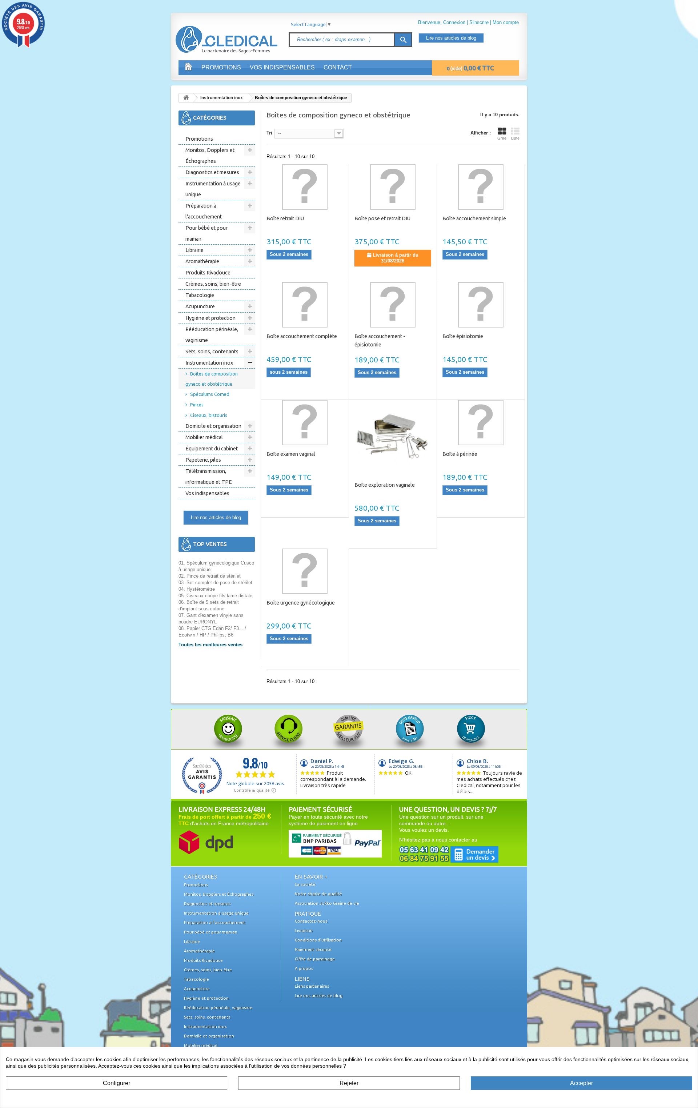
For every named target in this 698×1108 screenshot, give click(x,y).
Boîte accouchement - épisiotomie (379, 340)
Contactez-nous (311, 921)
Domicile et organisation (213, 426)
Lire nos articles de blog (451, 38)
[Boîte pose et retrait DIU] (392, 187)
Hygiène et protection (210, 318)
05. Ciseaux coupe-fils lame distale (215, 595)
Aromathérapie (202, 261)
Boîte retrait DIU (285, 218)
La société (305, 884)
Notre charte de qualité (318, 893)
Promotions (221, 67)
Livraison (304, 930)
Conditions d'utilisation (318, 940)
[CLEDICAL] (214, 32)
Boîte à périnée (459, 454)
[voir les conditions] (205, 841)
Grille (501, 138)
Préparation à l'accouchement (203, 211)
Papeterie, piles (203, 460)
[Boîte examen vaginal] (304, 422)
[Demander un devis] (448, 854)
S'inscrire (479, 22)
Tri (269, 133)
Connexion (454, 22)
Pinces (197, 404)
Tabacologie (199, 295)
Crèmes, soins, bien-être (213, 284)
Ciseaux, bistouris (208, 415)
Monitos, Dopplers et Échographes (209, 155)
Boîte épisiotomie (462, 336)
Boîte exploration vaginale (384, 485)
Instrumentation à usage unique (213, 189)
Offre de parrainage (315, 958)
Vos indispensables (282, 67)
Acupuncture (200, 306)
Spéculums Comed (209, 394)
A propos (304, 968)
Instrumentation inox (221, 97)
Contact (338, 67)
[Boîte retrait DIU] (304, 187)
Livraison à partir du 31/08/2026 (394, 258)
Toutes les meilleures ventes (210, 644)
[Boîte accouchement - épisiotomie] (392, 305)
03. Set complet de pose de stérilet (215, 582)
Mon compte (506, 22)
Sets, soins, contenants (211, 351)
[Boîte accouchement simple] (480, 187)
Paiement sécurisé (313, 949)
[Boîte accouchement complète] (304, 305)
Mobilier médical (204, 437)
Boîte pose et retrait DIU (382, 218)
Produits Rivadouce (207, 273)
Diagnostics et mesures (212, 172)
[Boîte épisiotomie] (480, 305)
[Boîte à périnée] (480, 422)
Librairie (194, 250)
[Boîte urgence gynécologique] (304, 571)
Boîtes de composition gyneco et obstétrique (211, 378)
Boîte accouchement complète (301, 336)
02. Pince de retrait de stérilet (209, 576)
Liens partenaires (312, 986)
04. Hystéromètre (196, 589)
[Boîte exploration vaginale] (392, 438)
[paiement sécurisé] (321, 843)
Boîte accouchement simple (474, 218)
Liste (515, 138)
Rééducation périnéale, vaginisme (211, 334)
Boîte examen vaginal (290, 454)
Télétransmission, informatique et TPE (208, 476)
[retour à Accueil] (186, 98)
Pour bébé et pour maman (206, 233)
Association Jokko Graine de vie (327, 903)
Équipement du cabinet (211, 448)
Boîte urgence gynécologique (300, 603)
